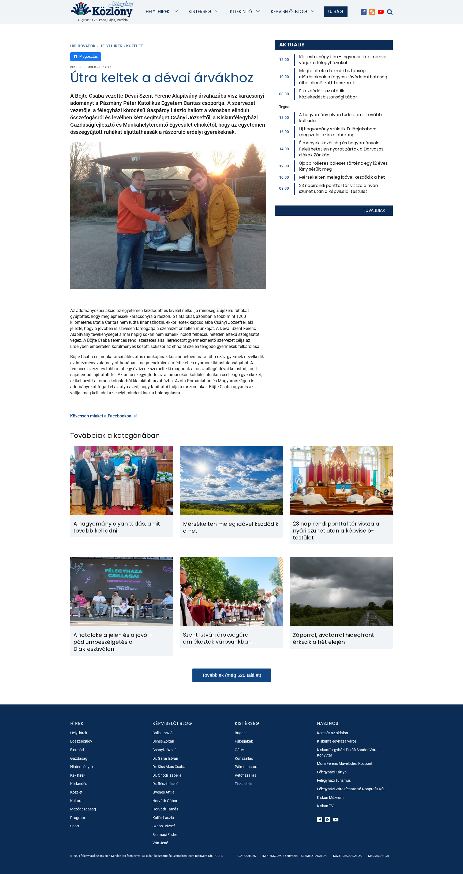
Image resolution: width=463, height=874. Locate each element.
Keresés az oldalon (332, 733)
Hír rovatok (83, 46)
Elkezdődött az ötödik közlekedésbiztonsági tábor (328, 94)
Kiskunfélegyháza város (337, 741)
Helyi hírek (158, 11)
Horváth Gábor (164, 801)
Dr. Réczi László (165, 783)
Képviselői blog (289, 11)
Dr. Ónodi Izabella (166, 775)
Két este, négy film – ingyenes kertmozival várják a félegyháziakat (343, 60)
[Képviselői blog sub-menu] (314, 12)
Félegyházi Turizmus (334, 780)
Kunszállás (244, 758)
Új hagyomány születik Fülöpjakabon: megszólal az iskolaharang (337, 132)
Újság (335, 11)
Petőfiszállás (245, 775)
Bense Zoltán (163, 741)
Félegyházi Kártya (332, 772)
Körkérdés (78, 783)
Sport (74, 826)
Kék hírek (77, 775)
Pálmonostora (247, 767)
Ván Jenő (160, 843)
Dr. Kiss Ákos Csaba (168, 767)
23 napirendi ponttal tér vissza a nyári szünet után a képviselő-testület (338, 188)
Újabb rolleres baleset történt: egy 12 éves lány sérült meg (343, 166)
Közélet (134, 46)
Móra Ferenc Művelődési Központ (344, 763)
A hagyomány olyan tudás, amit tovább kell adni (340, 118)
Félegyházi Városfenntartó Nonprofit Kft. (351, 789)
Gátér (239, 750)
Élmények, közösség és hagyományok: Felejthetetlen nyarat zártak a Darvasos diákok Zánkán (341, 149)
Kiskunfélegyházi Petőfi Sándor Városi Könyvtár (348, 752)
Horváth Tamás (165, 809)
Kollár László (163, 818)
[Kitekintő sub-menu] (259, 12)
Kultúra (76, 801)
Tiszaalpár (243, 783)
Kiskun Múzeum (330, 797)
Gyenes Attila (163, 792)
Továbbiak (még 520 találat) (231, 675)
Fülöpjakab (244, 741)
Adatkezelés (246, 856)
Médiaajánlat (379, 856)
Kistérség (200, 11)
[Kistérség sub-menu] (218, 12)
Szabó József (163, 826)
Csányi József (164, 750)
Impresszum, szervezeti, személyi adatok (294, 856)
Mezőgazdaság (83, 809)
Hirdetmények (81, 767)
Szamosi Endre (164, 834)
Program (77, 818)
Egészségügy (81, 741)
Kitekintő (241, 11)
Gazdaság (78, 758)
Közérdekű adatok (347, 856)
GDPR (219, 856)
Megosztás (88, 56)
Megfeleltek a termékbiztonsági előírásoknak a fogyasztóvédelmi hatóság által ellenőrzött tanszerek (343, 77)
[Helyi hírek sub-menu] (177, 12)
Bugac (240, 733)
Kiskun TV (325, 806)
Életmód (77, 750)
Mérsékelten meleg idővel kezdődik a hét (342, 177)
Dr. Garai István (165, 758)
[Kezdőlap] (102, 9)
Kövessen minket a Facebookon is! (103, 415)
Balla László (162, 733)
